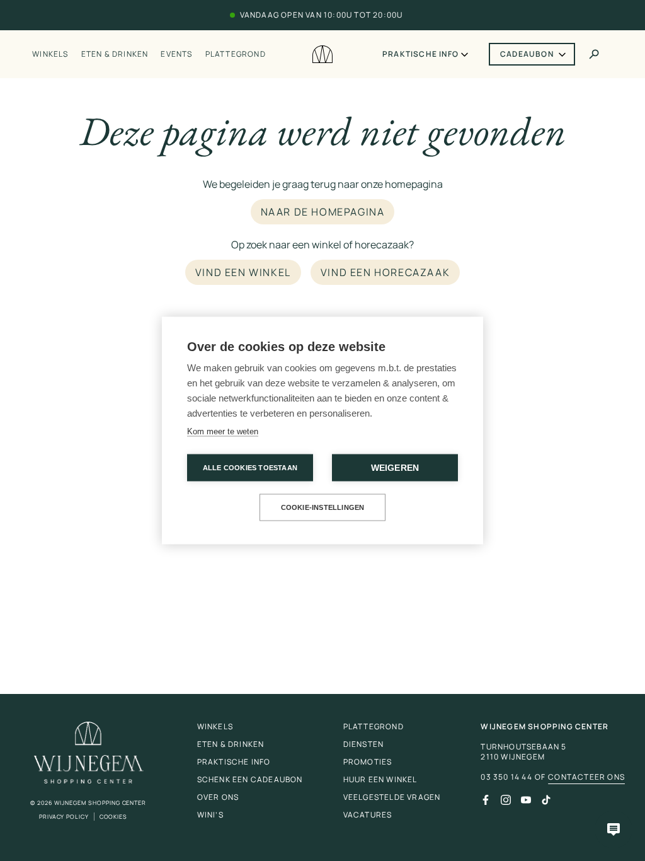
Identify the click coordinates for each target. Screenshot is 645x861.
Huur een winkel (380, 779)
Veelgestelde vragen (392, 797)
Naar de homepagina (323, 212)
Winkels (50, 54)
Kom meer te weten (222, 431)
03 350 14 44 (506, 777)
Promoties (367, 761)
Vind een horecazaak (385, 272)
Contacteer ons (586, 777)
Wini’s (210, 814)
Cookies (113, 816)
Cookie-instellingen (323, 507)
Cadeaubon (527, 54)
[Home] (322, 54)
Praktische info (420, 54)
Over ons (218, 797)
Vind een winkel (243, 272)
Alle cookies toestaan (250, 467)
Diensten (363, 744)
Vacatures (367, 814)
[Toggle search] (594, 54)
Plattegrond (235, 54)
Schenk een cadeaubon (250, 779)
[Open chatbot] (613, 829)
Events (176, 54)
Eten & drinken (115, 54)
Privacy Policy (64, 816)
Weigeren (395, 468)
